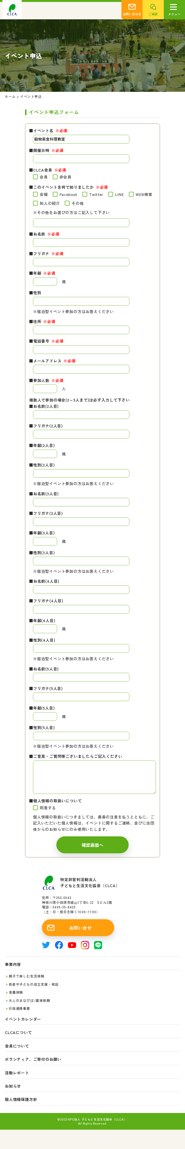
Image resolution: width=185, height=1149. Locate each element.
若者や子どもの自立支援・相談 (34, 984)
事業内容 (13, 964)
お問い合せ (80, 928)
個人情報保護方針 (21, 1099)
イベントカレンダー (23, 1019)
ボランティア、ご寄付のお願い (33, 1059)
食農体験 (16, 992)
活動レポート (17, 1073)
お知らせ (13, 1086)
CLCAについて (18, 1032)
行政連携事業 (19, 1008)
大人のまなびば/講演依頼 (29, 1000)
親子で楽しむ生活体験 (26, 976)
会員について (17, 1046)
